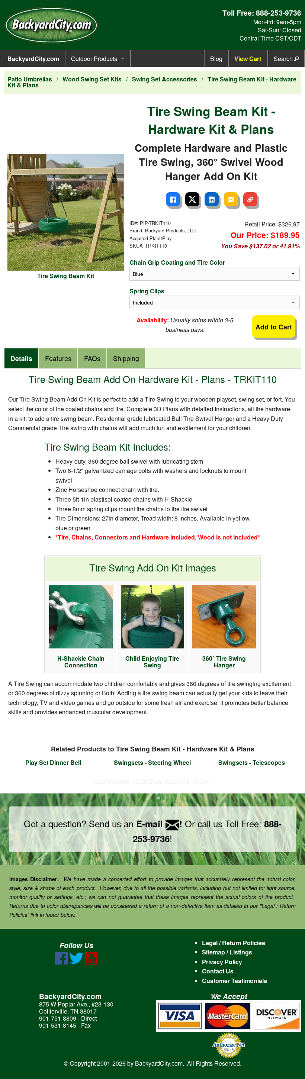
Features (58, 358)
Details (21, 358)
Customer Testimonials (234, 980)
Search (284, 58)
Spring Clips (146, 291)
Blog (216, 58)
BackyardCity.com (33, 58)
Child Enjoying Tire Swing (152, 661)
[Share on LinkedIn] (212, 199)
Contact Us (218, 971)
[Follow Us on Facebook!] (61, 962)
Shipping (126, 358)
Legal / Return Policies (233, 942)
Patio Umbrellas (29, 79)
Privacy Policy (222, 961)
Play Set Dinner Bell (53, 762)
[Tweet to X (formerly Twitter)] (192, 199)
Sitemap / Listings (227, 952)
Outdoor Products (94, 58)
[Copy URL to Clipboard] (250, 199)
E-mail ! (159, 823)
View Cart (247, 58)
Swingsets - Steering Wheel (152, 762)
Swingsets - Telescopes (251, 762)
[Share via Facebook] (173, 199)
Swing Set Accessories (164, 79)
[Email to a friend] (231, 199)
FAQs (92, 358)
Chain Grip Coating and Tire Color (177, 262)
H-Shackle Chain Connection (81, 661)
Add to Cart (274, 326)
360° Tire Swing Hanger (224, 661)
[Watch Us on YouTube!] (91, 962)
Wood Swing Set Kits (92, 79)
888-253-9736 (278, 12)
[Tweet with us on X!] (76, 962)
